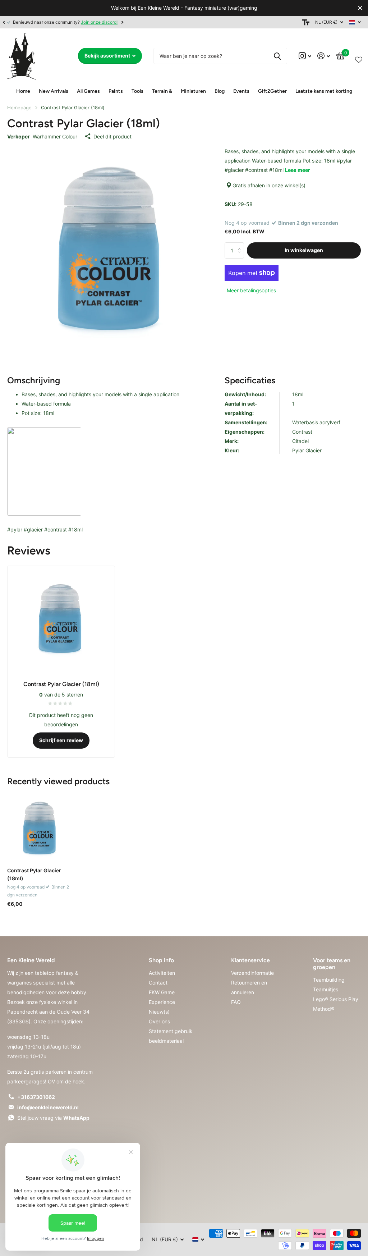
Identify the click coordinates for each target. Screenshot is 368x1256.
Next (122, 22)
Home (23, 91)
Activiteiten (162, 973)
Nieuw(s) (159, 1012)
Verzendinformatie (252, 973)
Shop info (161, 960)
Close (360, 8)
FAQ (236, 1002)
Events (241, 91)
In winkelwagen (304, 250)
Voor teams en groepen (331, 963)
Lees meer (297, 170)
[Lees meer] (305, 56)
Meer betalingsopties (251, 290)
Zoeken (277, 56)
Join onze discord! (99, 22)
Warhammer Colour (55, 136)
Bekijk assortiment (107, 55)
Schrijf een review (61, 740)
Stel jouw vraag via (53, 1118)
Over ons (159, 1021)
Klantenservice (250, 960)
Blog (220, 91)
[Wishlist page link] (358, 58)
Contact (158, 982)
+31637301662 (36, 1097)
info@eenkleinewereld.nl (48, 1107)
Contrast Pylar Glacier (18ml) (34, 874)
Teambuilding (329, 980)
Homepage (19, 107)
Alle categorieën (53, 92)
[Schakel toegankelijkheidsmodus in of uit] (305, 22)
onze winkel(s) (288, 185)
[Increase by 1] (241, 244)
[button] (3, 22)
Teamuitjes (325, 989)
